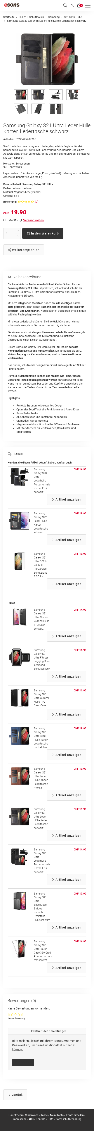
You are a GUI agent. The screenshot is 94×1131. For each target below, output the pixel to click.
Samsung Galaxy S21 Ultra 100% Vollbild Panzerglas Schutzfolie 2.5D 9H (40, 565)
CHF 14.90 (80, 469)
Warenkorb (32, 1115)
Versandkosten (33, 220)
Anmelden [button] (24, 1062)
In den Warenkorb (44, 233)
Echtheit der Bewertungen (48, 1031)
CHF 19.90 (80, 513)
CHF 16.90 (80, 650)
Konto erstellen (75, 1115)
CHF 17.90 (80, 893)
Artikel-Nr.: (9, 139)
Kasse (44, 1115)
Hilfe (50, 1119)
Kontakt (40, 1119)
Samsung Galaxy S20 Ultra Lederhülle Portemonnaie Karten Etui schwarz (42, 481)
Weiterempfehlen (25, 250)
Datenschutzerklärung (69, 1119)
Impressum (19, 1119)
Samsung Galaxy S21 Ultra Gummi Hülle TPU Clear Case (41, 698)
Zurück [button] (17, 1095)
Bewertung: (10, 201)
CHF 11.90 (80, 690)
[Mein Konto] (72, 5)
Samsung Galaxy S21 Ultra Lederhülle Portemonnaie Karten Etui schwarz (42, 861)
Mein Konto (57, 1115)
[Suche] (65, 5)
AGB (30, 1119)
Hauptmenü (16, 1115)
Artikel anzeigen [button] (68, 499)
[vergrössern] (47, 59)
